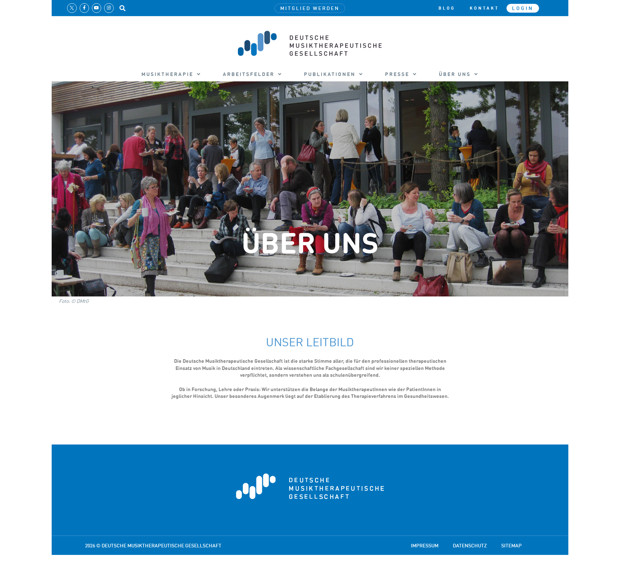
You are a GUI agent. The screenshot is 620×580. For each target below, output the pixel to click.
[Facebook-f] (84, 8)
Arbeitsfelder (248, 74)
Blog (446, 8)
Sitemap (511, 545)
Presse (397, 74)
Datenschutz (470, 545)
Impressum (424, 545)
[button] (122, 8)
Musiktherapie (167, 74)
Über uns (455, 74)
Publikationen (330, 74)
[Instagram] (108, 8)
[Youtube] (96, 8)
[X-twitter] (71, 8)
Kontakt (484, 8)
